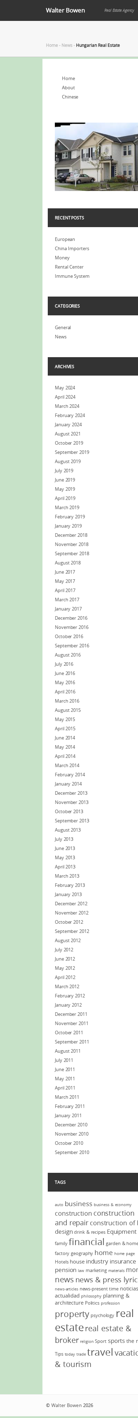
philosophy (91, 1296)
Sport (101, 1341)
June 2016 (65, 673)
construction (73, 1213)
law (81, 1270)
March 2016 (67, 701)
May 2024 (65, 387)
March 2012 (67, 986)
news (64, 1279)
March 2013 (67, 876)
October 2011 (69, 1032)
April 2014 (65, 756)
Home (52, 45)
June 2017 (65, 572)
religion (86, 1341)
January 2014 (68, 784)
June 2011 (65, 1069)
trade (81, 1354)
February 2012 (70, 995)
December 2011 (71, 1014)
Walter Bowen (65, 10)
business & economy (113, 1204)
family (61, 1243)
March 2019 (67, 507)
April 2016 (65, 691)
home (103, 1252)
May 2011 (65, 1078)
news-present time (99, 1288)
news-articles (66, 1289)
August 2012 (68, 940)
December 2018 (71, 535)
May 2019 (65, 489)
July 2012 (64, 949)
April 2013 (65, 866)
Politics (92, 1303)
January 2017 (68, 609)
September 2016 (72, 645)
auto (59, 1204)
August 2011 (68, 1051)
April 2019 (65, 498)
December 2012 (71, 903)
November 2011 (71, 1023)
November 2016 (71, 627)
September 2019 (72, 452)
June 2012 (65, 959)
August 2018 (68, 562)
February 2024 (70, 415)
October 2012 (69, 922)
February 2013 (70, 885)
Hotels (61, 1262)
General (63, 327)
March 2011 (67, 1097)
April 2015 (65, 728)
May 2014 (65, 747)
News (67, 45)
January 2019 (68, 526)
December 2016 (71, 618)
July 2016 (64, 664)
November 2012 (71, 913)
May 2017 (65, 581)
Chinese (70, 97)
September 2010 (72, 1152)
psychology (102, 1315)
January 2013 (68, 894)
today (70, 1354)
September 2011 (72, 1042)
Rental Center (69, 267)
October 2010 (69, 1143)
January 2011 (68, 1115)
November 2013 (71, 802)
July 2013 (64, 839)
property (72, 1313)
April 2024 (65, 397)
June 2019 (65, 480)
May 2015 (65, 719)
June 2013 (65, 848)
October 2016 (69, 636)
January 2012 (68, 1005)
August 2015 (68, 710)
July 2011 (64, 1060)
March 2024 (67, 406)
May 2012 (65, 968)
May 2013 (65, 857)
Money (62, 257)
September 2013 (72, 820)
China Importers (72, 248)
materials (116, 1270)
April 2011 (65, 1088)
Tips (59, 1354)
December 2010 (71, 1124)
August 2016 (68, 655)
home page (124, 1253)
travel (100, 1351)
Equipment (122, 1231)
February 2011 (70, 1106)
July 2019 (64, 470)
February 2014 (70, 774)
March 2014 (67, 765)
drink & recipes (89, 1232)
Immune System (72, 276)
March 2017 (67, 599)
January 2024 (68, 424)
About (68, 87)
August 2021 (68, 434)
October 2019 (69, 443)
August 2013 (68, 830)
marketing (96, 1270)
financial (86, 1242)
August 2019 (68, 461)
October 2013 (69, 811)
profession (110, 1303)
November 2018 (71, 544)
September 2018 (72, 553)
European (65, 239)
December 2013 (71, 793)
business (78, 1203)
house (77, 1261)
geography (82, 1253)
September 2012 (72, 931)
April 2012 (65, 977)
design (64, 1231)
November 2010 (71, 1134)
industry (97, 1261)
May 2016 (65, 682)
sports (116, 1341)
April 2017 (65, 590)
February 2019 (70, 516)
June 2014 (65, 738)
